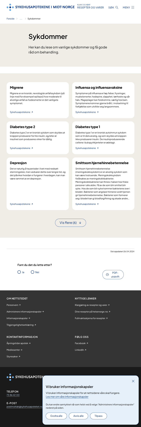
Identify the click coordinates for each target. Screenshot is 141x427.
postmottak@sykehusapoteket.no (25, 406)
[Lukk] (133, 381)
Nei (37, 272)
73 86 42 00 (13, 394)
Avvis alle (78, 415)
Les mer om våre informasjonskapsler (67, 396)
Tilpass (98, 415)
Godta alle (56, 415)
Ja (23, 272)
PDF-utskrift (115, 274)
